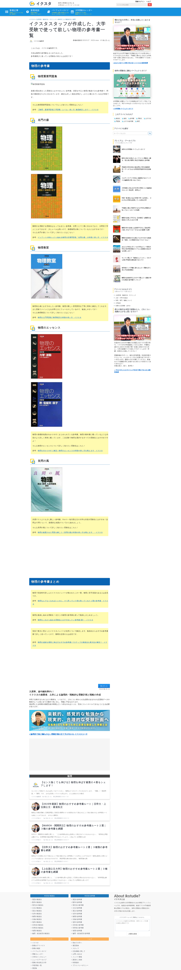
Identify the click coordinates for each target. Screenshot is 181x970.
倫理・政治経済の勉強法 (40, 933)
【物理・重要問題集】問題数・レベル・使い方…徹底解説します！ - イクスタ (68, 110)
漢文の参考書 (77, 911)
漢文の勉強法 (36, 911)
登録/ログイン (140, 1)
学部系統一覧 (36, 965)
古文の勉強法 (36, 908)
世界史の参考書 (78, 928)
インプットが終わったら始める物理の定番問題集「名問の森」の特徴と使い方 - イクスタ (73, 237)
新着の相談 (35, 948)
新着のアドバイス (38, 945)
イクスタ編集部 (39, 41)
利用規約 (75, 962)
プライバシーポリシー (80, 965)
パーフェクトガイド (38, 951)
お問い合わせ (77, 954)
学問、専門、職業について (123, 300)
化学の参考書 (77, 914)
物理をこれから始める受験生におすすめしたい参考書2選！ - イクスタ (65, 620)
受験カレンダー (37, 954)
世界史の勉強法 (37, 928)
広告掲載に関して (78, 951)
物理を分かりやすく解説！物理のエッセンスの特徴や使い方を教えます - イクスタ (70, 451)
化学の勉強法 (36, 914)
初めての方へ (77, 943)
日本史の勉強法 (37, 925)
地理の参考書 (77, 931)
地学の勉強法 (36, 922)
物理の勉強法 (36, 916)
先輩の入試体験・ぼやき (123, 305)
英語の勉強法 (36, 899)
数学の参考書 (77, 902)
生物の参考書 (77, 919)
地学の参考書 (77, 922)
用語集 (34, 968)
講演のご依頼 (77, 960)
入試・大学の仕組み (121, 298)
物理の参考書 (77, 916)
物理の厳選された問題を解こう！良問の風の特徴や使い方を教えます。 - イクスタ (70, 532)
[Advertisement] (69, 556)
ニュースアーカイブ (38, 960)
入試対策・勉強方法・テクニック (46, 19)
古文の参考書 (77, 908)
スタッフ (75, 948)
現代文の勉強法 (37, 905)
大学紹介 (118, 303)
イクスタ (32, 19)
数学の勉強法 (36, 902)
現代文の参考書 (78, 905)
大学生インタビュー (38, 957)
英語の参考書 (77, 899)
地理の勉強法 (36, 931)
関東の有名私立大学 (38, 962)
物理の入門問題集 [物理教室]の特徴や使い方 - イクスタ (59, 317)
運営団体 (75, 945)
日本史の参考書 (78, 925)
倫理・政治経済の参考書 (81, 933)
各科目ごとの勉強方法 (64, 19)
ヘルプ (148, 1)
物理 (74, 19)
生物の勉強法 (36, 919)
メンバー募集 (77, 957)
